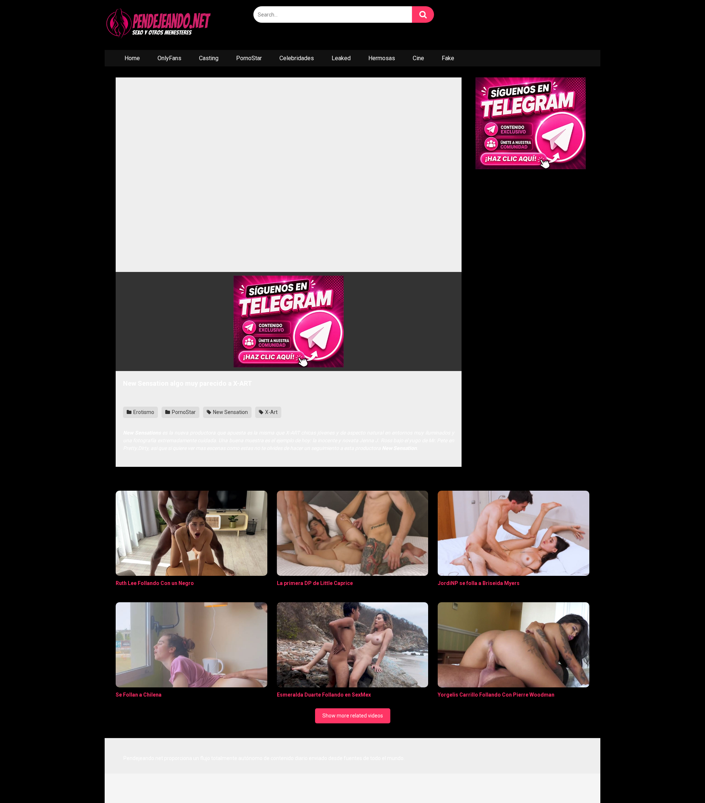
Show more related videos (352, 716)
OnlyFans (169, 58)
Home (132, 58)
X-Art (271, 412)
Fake (448, 58)
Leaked (341, 58)
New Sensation (230, 412)
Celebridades (296, 58)
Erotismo (143, 412)
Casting (208, 58)
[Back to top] (680, 780)
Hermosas (381, 58)
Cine (418, 58)
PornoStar (249, 58)
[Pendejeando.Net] (160, 25)
